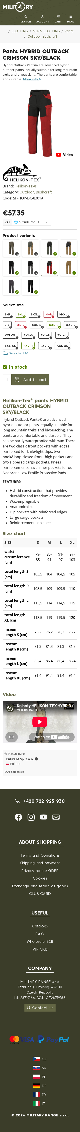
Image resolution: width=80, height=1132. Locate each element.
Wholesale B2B (40, 941)
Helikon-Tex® (26, 186)
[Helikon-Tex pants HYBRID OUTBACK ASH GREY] (11, 286)
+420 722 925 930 (43, 801)
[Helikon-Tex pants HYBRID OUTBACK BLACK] (30, 286)
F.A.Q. (40, 933)
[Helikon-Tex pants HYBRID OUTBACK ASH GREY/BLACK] (11, 267)
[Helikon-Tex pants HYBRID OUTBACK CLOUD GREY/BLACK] (30, 267)
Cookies (40, 878)
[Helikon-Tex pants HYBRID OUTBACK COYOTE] (68, 267)
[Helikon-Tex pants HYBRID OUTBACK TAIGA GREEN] (11, 248)
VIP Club (40, 949)
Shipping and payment (40, 862)
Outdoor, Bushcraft (36, 192)
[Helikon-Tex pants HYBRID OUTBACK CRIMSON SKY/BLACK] (49, 267)
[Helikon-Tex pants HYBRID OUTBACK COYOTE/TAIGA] (30, 248)
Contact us (42, 1007)
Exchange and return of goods (40, 886)
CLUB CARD (40, 893)
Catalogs (40, 926)
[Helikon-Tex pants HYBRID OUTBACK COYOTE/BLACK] (68, 248)
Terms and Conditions (40, 855)
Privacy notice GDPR (39, 870)
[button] (43, 18)
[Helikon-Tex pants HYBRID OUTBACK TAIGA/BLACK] (49, 248)
